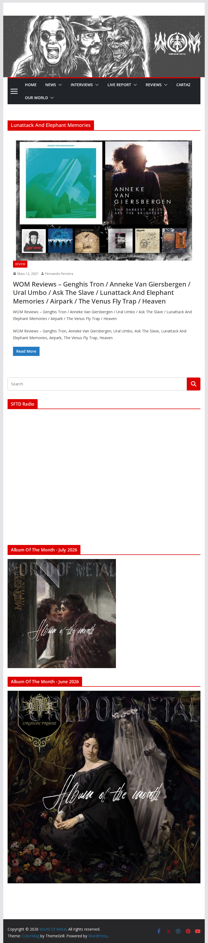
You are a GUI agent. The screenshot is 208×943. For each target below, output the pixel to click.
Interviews (82, 84)
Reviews (154, 84)
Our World (36, 97)
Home (31, 84)
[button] (59, 85)
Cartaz (183, 84)
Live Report (119, 84)
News (50, 84)
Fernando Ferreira (59, 273)
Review (20, 264)
